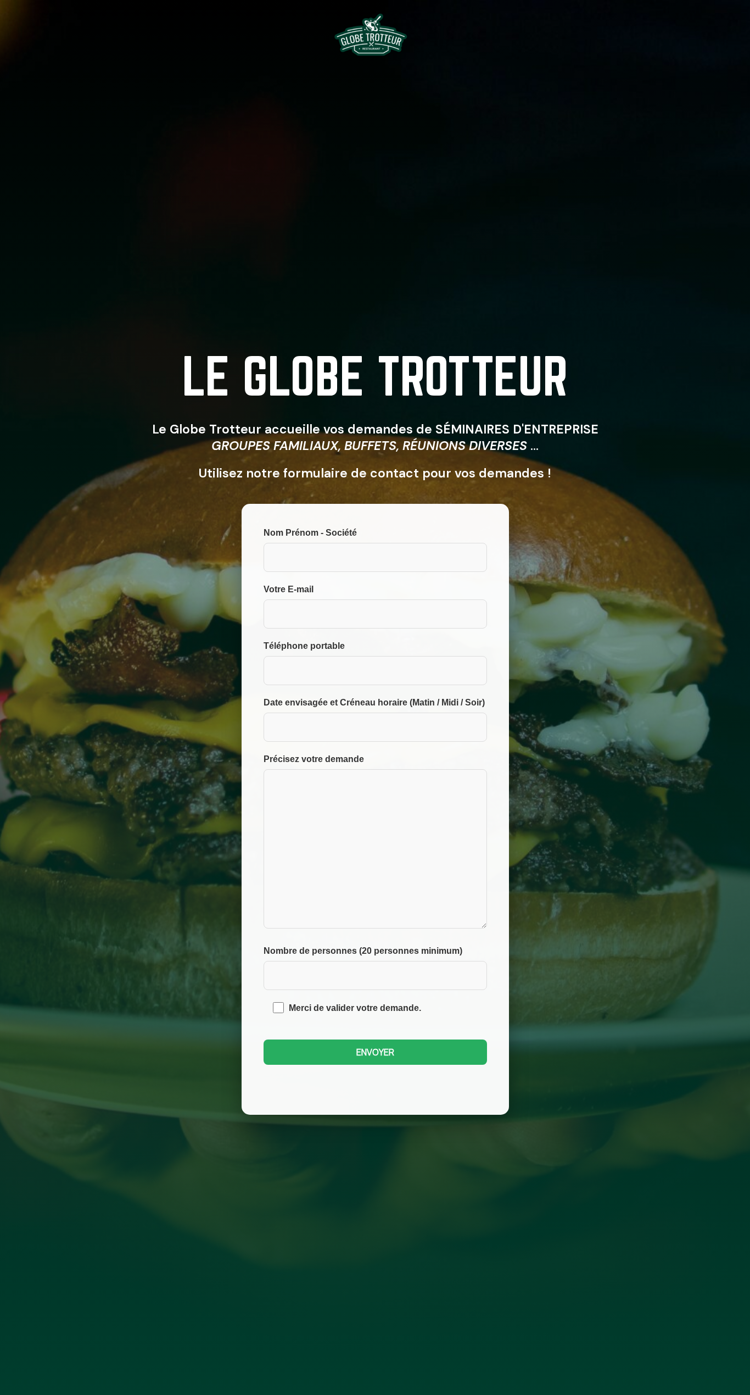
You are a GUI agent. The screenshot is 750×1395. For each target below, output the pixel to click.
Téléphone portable (304, 646)
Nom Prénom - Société (310, 532)
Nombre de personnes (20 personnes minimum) (363, 950)
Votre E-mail (289, 589)
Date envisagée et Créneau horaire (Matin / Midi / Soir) (374, 702)
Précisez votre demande (314, 759)
